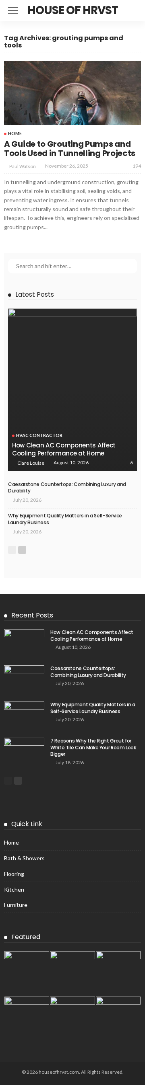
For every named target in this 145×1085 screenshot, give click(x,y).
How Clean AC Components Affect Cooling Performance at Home (64, 449)
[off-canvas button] (13, 10)
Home (15, 133)
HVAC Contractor (39, 435)
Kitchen (14, 889)
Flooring (14, 873)
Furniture (15, 904)
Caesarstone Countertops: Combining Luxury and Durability (67, 487)
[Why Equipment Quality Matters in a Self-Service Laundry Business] (24, 714)
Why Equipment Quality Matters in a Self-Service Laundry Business (65, 519)
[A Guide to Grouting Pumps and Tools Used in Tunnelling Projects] (72, 93)
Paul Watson (22, 166)
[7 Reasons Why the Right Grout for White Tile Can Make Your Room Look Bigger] (24, 751)
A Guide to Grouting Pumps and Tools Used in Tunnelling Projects (69, 148)
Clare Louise (30, 463)
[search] (130, 10)
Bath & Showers (24, 858)
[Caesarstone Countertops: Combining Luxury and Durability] (24, 678)
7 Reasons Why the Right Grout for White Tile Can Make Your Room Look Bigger (93, 747)
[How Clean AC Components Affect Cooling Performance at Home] (72, 389)
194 (137, 166)
